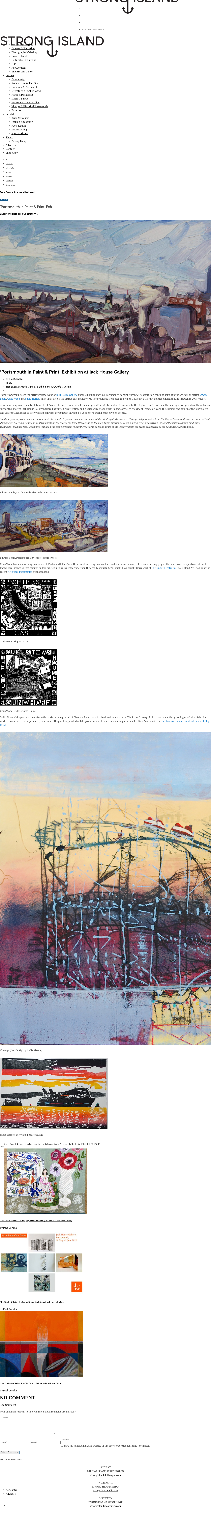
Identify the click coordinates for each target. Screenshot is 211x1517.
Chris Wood (13, 398)
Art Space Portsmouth (20, 571)
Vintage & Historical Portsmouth (29, 106)
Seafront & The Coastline (25, 102)
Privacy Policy (19, 141)
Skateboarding (19, 129)
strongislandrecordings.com (105, 1506)
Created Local (19, 56)
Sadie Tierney (32, 398)
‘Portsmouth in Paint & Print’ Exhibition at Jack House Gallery (64, 372)
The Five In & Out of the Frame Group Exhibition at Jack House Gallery (32, 1302)
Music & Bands (19, 98)
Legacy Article (19, 386)
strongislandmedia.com (105, 1490)
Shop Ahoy (12, 152)
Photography (18, 67)
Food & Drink (18, 125)
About (9, 137)
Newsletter (11, 1490)
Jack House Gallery (66, 394)
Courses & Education (23, 48)
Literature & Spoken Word (26, 90)
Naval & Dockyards (22, 94)
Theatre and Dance (22, 71)
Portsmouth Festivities (164, 568)
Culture (10, 75)
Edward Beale (24, 1144)
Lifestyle (10, 114)
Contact (10, 148)
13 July (9, 382)
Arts (8, 40)
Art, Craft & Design (22, 44)
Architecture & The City (24, 83)
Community (18, 79)
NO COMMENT (17, 1397)
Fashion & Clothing (22, 121)
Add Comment (8, 1404)
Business (16, 110)
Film (13, 63)
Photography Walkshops (24, 52)
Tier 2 (9, 386)
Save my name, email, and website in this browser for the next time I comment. (107, 1445)
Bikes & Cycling (19, 118)
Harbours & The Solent (24, 87)
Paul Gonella (16, 379)
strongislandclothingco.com (105, 1475)
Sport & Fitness (19, 133)
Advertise (11, 145)
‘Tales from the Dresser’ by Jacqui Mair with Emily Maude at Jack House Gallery (36, 1220)
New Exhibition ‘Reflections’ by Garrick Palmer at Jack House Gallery (31, 1383)
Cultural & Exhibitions (23, 60)
